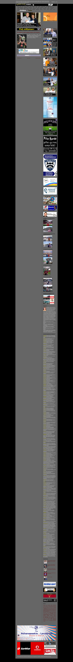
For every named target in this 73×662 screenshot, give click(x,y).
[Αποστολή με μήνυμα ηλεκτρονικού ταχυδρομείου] (25, 55)
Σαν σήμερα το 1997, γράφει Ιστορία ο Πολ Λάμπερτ (28, 32)
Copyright (48, 9)
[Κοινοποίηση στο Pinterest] (28, 55)
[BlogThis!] (26, 55)
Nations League (42, 7)
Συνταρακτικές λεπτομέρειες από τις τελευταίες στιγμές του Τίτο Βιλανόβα (51, 569)
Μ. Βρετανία (45, 617)
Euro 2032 (52, 607)
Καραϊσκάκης (50, 614)
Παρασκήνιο (44, 619)
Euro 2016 (53, 606)
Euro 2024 (46, 607)
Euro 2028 (49, 607)
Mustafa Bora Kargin (46, 610)
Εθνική (46, 613)
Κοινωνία (53, 614)
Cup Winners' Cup (47, 606)
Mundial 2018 (44, 609)
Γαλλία (52, 612)
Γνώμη (44, 613)
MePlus (54, 9)
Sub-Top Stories (54, 611)
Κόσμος (39, 7)
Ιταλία (47, 614)
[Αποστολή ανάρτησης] (30, 55)
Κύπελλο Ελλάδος (46, 615)
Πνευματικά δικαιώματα (49, 619)
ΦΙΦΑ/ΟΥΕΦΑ (33, 9)
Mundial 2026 (51, 609)
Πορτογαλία (54, 619)
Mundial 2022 (48, 609)
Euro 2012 (50, 606)
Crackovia (44, 606)
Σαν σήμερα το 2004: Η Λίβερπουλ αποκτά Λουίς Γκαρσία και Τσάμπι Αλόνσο (51, 565)
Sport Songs (51, 611)
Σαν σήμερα (50, 620)
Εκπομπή (49, 613)
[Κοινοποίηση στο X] (27, 55)
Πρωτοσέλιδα (41, 9)
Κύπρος (36, 7)
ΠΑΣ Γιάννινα (53, 618)
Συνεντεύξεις (19, 9)
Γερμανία (55, 612)
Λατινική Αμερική (53, 616)
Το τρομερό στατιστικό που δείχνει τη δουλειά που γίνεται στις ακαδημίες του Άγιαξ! (51, 561)
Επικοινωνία (51, 9)
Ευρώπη (34, 7)
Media (18, 10)
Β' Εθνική (18, 8)
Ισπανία (20, 6)
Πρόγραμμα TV (47, 620)
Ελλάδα (48, 7)
